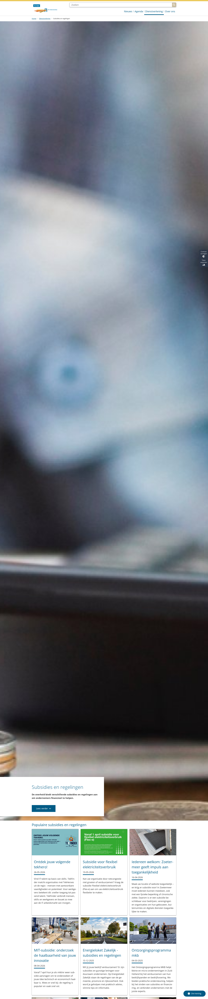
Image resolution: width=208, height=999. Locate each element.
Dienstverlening (44, 18)
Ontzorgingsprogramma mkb (151, 953)
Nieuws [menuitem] (128, 11)
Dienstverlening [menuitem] (154, 11)
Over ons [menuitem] (170, 11)
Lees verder (42, 808)
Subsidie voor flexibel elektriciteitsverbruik (100, 864)
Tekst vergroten (203, 261)
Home (34, 18)
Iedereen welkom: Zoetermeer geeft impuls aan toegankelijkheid (152, 866)
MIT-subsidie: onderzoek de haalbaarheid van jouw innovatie (55, 955)
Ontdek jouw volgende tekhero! (52, 864)
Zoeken (174, 5)
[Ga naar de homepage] (45, 8)
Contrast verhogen (204, 253)
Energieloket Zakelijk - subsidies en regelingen (102, 953)
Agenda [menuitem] (139, 11)
